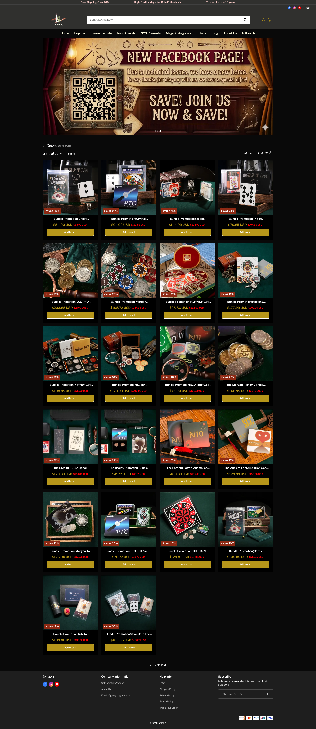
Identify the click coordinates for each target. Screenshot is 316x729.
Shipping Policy (167, 689)
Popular (79, 33)
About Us (230, 33)
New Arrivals (126, 33)
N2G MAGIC (161, 723)
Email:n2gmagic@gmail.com (116, 695)
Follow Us (248, 33)
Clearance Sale (101, 33)
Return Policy (166, 701)
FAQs (162, 683)
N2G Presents (151, 33)
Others (201, 33)
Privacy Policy (167, 695)
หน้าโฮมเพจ (49, 145)
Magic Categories (178, 33)
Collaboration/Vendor (112, 683)
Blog (214, 33)
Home (65, 33)
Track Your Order (169, 707)
